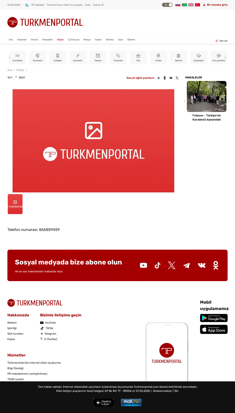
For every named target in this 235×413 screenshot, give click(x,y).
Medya (87, 39)
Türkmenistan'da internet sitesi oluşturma (34, 362)
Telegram (50, 333)
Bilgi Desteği (15, 368)
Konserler (77, 60)
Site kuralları (15, 333)
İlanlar (98, 39)
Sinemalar (37, 60)
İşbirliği (12, 328)
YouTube (50, 322)
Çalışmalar (199, 60)
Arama (96, 4)
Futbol (158, 60)
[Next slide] (224, 57)
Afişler (60, 39)
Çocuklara (18, 60)
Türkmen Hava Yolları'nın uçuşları (65, 4)
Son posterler (218, 60)
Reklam (12, 322)
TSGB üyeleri (15, 379)
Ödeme (131, 39)
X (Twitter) (50, 339)
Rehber (110, 39)
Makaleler (47, 39)
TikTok (49, 328)
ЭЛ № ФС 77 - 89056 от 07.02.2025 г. (128, 391)
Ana (11, 39)
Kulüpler (58, 60)
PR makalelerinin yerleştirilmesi (27, 373)
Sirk (138, 60)
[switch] (167, 5)
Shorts (34, 39)
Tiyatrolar (118, 60)
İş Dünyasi (73, 39)
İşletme (178, 60)
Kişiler (11, 339)
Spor (120, 39)
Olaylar (98, 60)
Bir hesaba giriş (217, 4)
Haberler (22, 39)
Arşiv (88, 4)
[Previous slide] (10, 57)
